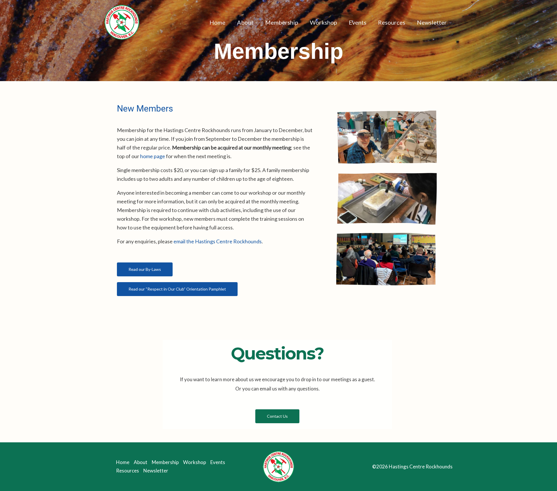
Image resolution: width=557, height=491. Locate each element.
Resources (391, 22)
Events (357, 22)
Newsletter (432, 22)
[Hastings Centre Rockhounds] (121, 22)
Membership (281, 22)
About (245, 22)
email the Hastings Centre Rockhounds (217, 241)
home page (152, 156)
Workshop (323, 22)
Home (217, 22)
